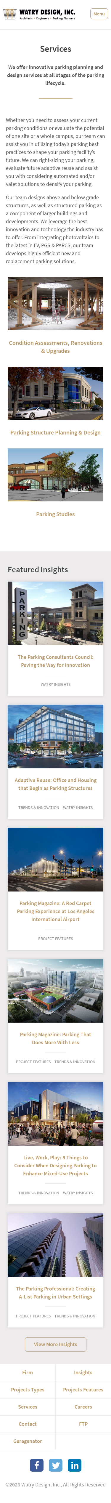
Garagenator (27, 1441)
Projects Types (27, 1389)
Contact (28, 1424)
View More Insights (55, 1344)
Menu (99, 14)
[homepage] (39, 14)
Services (27, 1406)
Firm (27, 1372)
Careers (83, 1406)
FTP (83, 1424)
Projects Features (83, 1389)
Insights (83, 1372)
